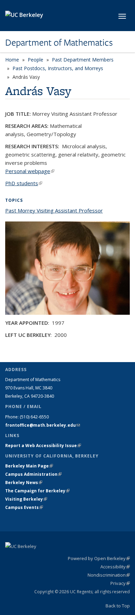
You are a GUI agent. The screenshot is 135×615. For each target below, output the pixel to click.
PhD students (23, 183)
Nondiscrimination (109, 575)
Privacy (120, 583)
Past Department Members (83, 59)
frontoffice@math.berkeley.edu (42, 425)
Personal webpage (29, 171)
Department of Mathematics (59, 42)
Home (12, 59)
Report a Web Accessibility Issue (43, 445)
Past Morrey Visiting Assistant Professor (54, 210)
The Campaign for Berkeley (37, 491)
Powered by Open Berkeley (99, 558)
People (35, 59)
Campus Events (24, 507)
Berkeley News (23, 482)
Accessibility (115, 567)
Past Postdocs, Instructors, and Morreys (57, 68)
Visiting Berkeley (26, 499)
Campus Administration (33, 474)
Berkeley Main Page (29, 466)
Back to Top (118, 606)
